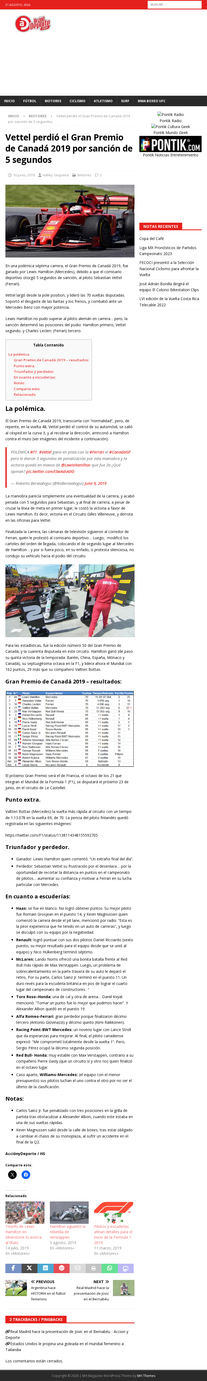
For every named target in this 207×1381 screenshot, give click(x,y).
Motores (53, 101)
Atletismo (103, 101)
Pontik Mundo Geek (170, 132)
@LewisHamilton (76, 465)
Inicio (9, 101)
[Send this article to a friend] (78, 1268)
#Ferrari (96, 452)
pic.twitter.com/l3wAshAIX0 (50, 471)
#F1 (33, 452)
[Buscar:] (175, 4)
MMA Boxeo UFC (151, 101)
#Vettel (45, 452)
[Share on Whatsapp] (110, 1268)
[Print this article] (94, 1268)
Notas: (19, 382)
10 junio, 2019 (24, 175)
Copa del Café (151, 238)
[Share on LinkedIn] (45, 1268)
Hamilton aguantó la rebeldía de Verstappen (67, 1232)
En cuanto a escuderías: (35, 377)
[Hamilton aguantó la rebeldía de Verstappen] (69, 1212)
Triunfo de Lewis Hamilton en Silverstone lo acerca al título (23, 1234)
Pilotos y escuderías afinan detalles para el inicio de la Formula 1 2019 (113, 1234)
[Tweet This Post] (30, 1268)
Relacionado (25, 394)
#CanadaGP (119, 452)
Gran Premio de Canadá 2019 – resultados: (51, 360)
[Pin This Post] (62, 1268)
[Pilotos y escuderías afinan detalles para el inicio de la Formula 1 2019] (113, 1212)
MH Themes (146, 1375)
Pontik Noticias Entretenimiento (170, 154)
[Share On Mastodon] (126, 1268)
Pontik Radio (171, 120)
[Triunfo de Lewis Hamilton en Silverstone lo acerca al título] (24, 1212)
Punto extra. (24, 365)
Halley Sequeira (56, 175)
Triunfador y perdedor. (34, 371)
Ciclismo (77, 101)
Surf (125, 101)
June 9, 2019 (95, 483)
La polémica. (19, 354)
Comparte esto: (27, 388)
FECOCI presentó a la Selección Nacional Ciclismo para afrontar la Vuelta (169, 268)
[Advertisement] (139, 52)
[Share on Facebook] (13, 1268)
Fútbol (29, 101)
